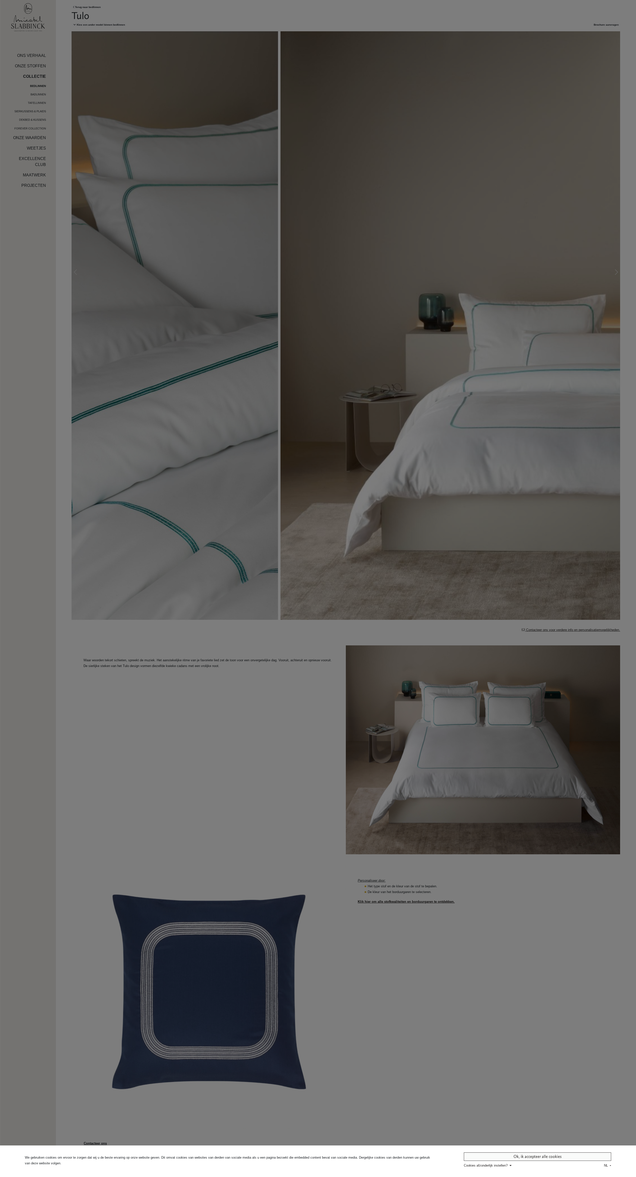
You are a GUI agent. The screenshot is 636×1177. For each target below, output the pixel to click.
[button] (488, 1165)
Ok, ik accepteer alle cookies (537, 1156)
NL (606, 1165)
